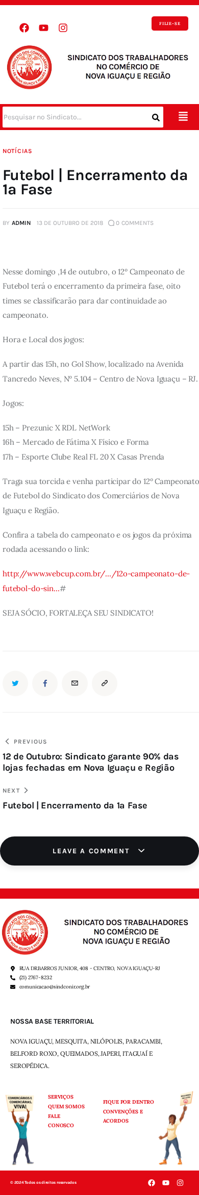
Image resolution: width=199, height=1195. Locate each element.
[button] (182, 117)
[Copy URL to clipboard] (104, 683)
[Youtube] (43, 28)
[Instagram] (62, 28)
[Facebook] (24, 28)
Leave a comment (92, 851)
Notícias (18, 151)
